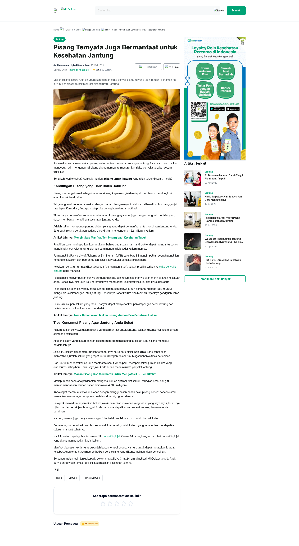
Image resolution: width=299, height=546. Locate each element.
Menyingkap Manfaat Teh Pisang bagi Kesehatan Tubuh (110, 237)
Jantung (96, 30)
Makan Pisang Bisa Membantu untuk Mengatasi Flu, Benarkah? (115, 374)
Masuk (236, 10)
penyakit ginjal (111, 436)
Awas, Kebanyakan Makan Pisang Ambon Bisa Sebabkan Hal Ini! (115, 315)
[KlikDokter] (75, 10)
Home (56, 30)
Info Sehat (76, 30)
